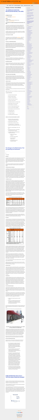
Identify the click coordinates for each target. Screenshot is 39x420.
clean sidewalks (28, 35)
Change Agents (28, 34)
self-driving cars (28, 88)
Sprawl (27, 95)
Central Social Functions (29, 33)
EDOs (27, 54)
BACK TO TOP (19, 410)
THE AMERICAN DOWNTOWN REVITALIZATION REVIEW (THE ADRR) (15, 10)
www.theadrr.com (14, 16)
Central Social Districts (29, 32)
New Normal (28, 76)
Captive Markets (28, 31)
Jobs (27, 66)
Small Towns (28, 93)
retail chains (28, 87)
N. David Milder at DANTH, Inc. (11, 1)
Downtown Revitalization (27, 5)
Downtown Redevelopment (29, 47)
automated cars (28, 27)
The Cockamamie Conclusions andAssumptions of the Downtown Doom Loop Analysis (30, 19)
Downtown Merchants (29, 45)
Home (7, 5)
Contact (32, 5)
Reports (22, 5)
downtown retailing (28, 48)
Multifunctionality (28, 75)
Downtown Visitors (28, 49)
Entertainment (28, 55)
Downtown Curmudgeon (17, 5)
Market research (28, 71)
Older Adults (28, 78)
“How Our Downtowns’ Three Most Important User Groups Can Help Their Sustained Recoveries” (30, 16)
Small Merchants (28, 90)
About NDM (10, 5)
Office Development (29, 77)
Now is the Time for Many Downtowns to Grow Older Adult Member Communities (30, 10)
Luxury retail (28, 70)
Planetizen (28, 108)
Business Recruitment (29, 30)
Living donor (28, 69)
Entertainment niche (29, 56)
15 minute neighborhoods (29, 26)
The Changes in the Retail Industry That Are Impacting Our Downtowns (15, 148)
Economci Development (29, 52)
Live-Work (28, 68)
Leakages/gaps (28, 67)
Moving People (28, 73)
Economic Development (29, 53)
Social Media (28, 94)
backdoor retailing (28, 28)
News (12, 5)
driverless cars (28, 50)
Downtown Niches (28, 46)
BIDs (27, 29)
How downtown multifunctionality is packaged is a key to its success (30, 13)
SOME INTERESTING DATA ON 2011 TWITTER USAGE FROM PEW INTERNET (15, 376)
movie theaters (28, 72)
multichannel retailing (29, 74)
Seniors (28, 89)
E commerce (28, 51)
